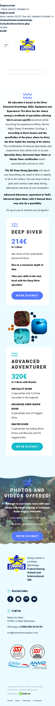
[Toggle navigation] (6, 45)
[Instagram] (18, 599)
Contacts (37, 700)
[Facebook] (10, 599)
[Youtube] (34, 599)
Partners (26, 700)
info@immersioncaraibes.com (22, 632)
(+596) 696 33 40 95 (30, 626)
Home (10, 700)
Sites (17, 700)
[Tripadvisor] (26, 599)
